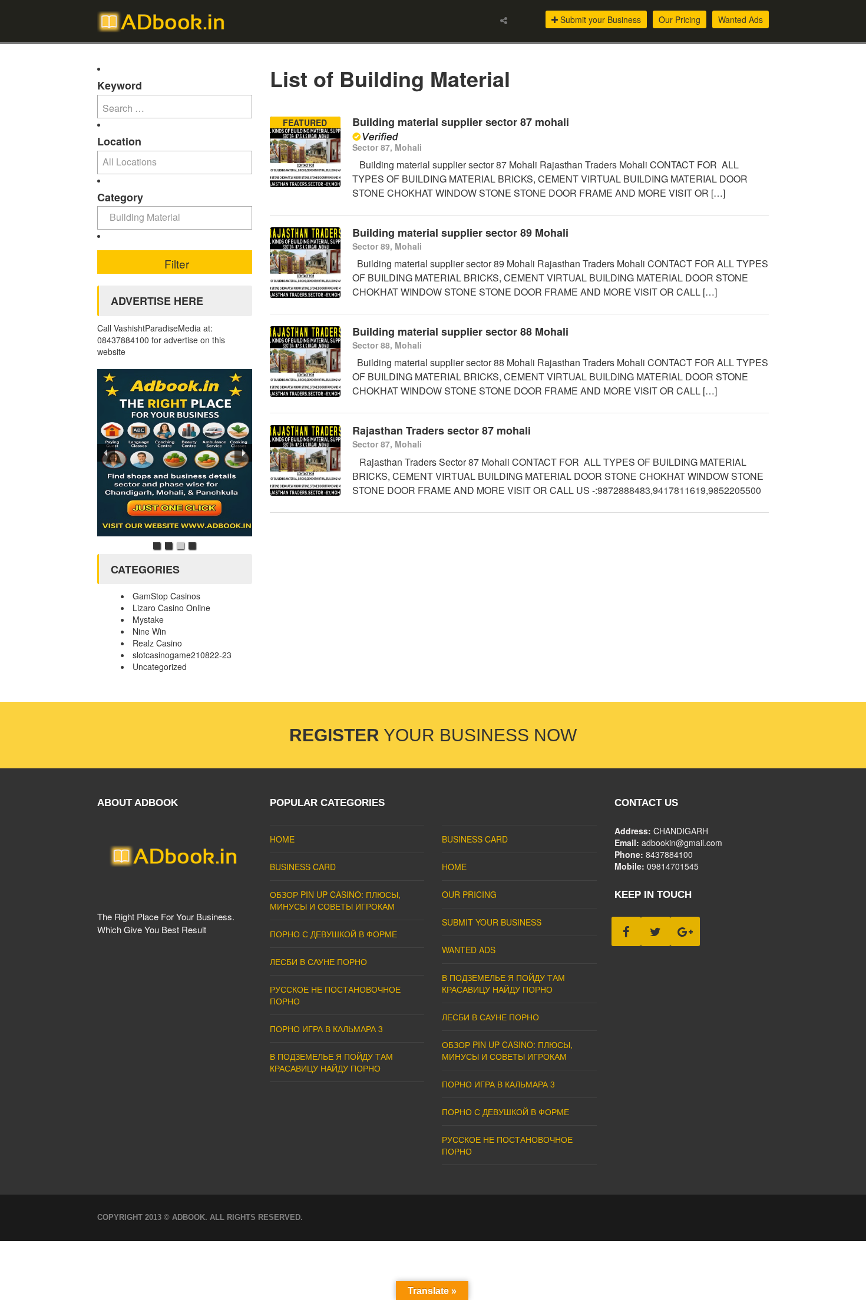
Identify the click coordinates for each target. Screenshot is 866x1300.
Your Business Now (433, 735)
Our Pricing (679, 19)
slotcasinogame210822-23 (182, 655)
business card (303, 867)
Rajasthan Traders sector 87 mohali (441, 430)
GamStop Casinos (166, 596)
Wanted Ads (740, 19)
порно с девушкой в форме (333, 934)
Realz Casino (157, 643)
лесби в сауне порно (318, 961)
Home (282, 839)
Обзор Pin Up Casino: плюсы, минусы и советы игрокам (335, 900)
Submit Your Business (491, 922)
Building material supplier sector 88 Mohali (460, 331)
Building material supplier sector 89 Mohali (460, 232)
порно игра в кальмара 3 (326, 1028)
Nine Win (149, 631)
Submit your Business (599, 19)
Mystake (148, 619)
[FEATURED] (305, 184)
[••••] (174, 452)
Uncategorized (160, 666)
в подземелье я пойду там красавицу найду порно (331, 1062)
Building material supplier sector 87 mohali (460, 122)
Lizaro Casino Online (171, 607)
